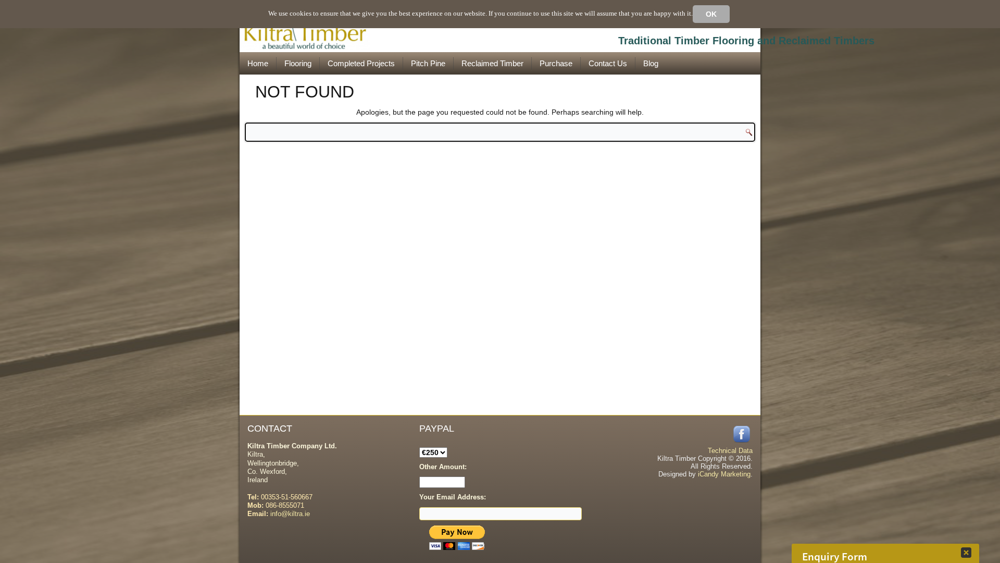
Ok (711, 14)
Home (257, 63)
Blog (650, 63)
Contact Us (608, 63)
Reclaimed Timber (492, 63)
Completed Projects (361, 63)
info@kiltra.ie (290, 514)
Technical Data (730, 451)
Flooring (297, 63)
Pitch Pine (428, 63)
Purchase (556, 63)
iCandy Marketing (724, 474)
